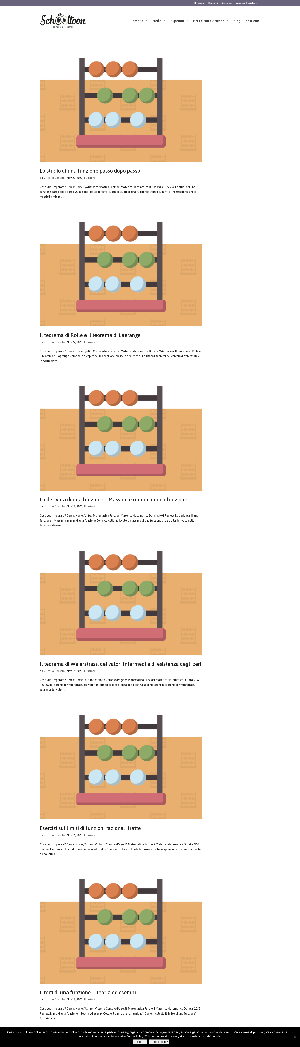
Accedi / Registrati (246, 3)
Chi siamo (198, 3)
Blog (237, 21)
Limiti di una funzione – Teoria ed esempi (88, 992)
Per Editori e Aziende (208, 21)
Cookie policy (159, 1041)
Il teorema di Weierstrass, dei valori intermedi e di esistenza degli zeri (120, 664)
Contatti (213, 3)
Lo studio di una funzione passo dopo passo (90, 171)
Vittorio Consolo (54, 177)
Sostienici (226, 3)
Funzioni (89, 177)
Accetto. (139, 1041)
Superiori (177, 21)
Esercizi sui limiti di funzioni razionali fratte (90, 828)
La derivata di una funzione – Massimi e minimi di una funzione (113, 499)
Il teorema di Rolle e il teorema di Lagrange (90, 335)
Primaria (137, 21)
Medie (156, 21)
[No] (295, 1037)
